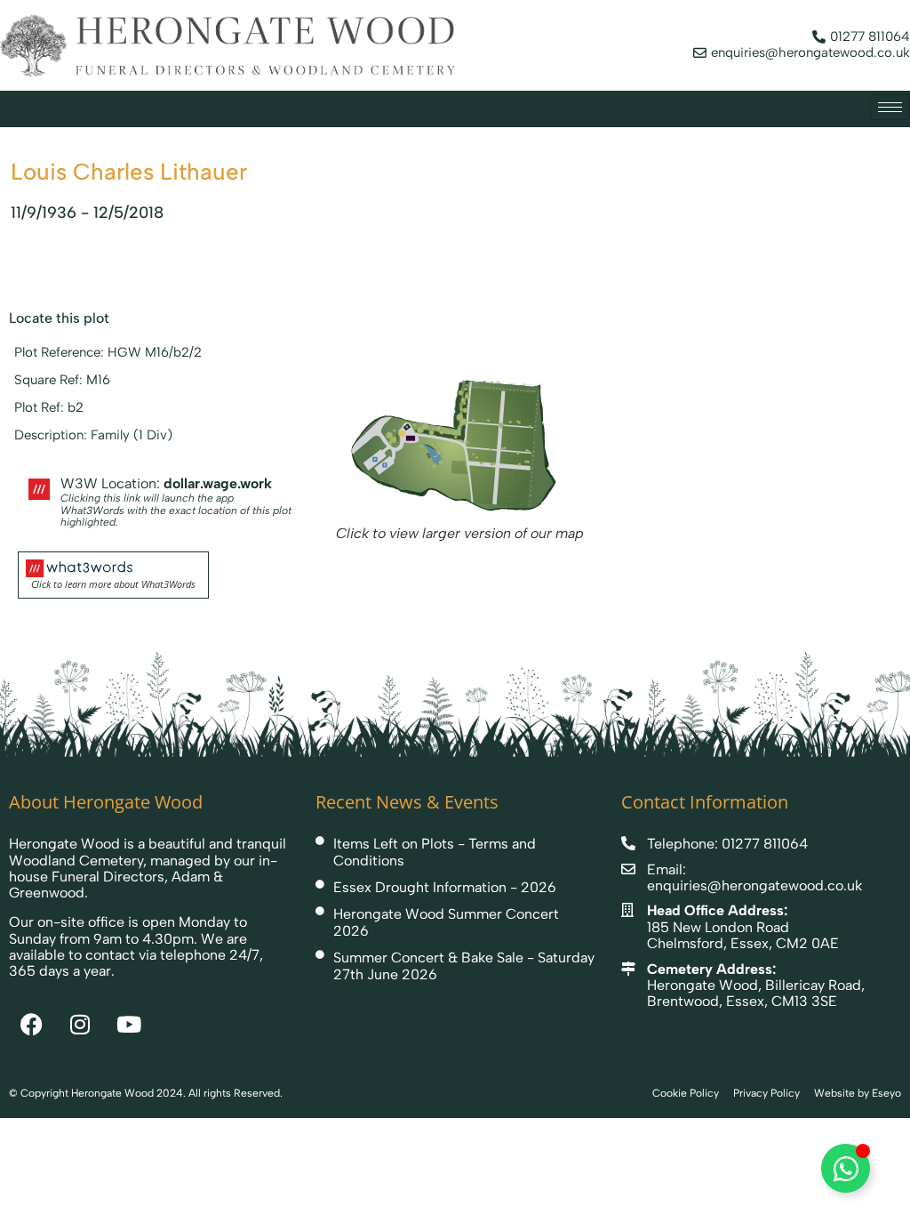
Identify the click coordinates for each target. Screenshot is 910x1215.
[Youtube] (129, 1024)
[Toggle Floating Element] (845, 1168)
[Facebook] (31, 1024)
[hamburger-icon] (890, 107)
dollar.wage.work (218, 483)
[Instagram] (80, 1024)
